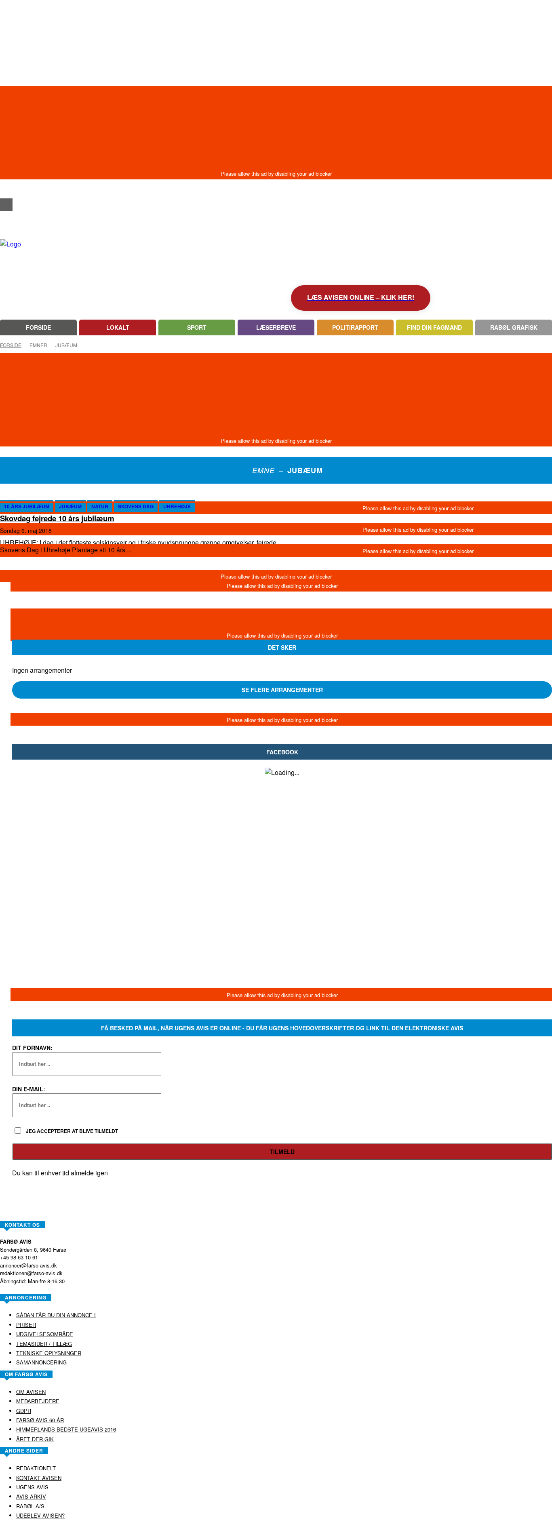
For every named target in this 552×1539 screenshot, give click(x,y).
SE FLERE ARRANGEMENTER (282, 690)
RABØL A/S (250, 1532)
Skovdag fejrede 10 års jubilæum (57, 518)
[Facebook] (6, 204)
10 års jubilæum (26, 506)
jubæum (70, 506)
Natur (99, 506)
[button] (6, 190)
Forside (10, 344)
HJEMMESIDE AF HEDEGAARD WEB (307, 1532)
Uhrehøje (177, 506)
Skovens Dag (136, 506)
